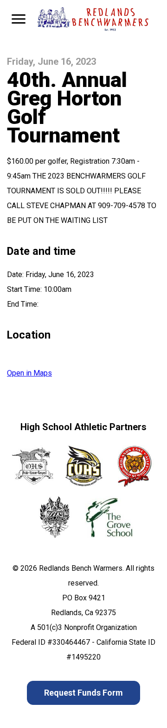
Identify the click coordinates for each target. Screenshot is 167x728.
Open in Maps (29, 373)
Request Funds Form (83, 692)
